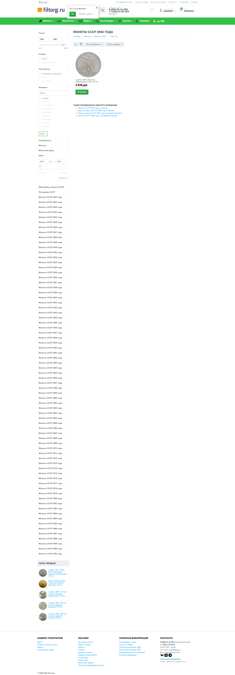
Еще (42, 134)
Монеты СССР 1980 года (50, 498)
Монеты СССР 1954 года (50, 368)
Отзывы (194, 2)
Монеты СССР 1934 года (50, 267)
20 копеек (46, 130)
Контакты (173, 2)
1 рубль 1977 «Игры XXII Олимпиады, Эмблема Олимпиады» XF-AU (57, 573)
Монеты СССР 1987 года (50, 533)
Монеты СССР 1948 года (50, 338)
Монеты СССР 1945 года (50, 323)
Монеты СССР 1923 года (50, 212)
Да (72, 14)
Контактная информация (170, 659)
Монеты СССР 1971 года (50, 453)
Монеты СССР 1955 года (50, 373)
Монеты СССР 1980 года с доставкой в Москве (97, 116)
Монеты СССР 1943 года (50, 313)
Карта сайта (83, 660)
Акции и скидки (84, 645)
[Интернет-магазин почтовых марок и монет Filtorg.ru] (51, 10)
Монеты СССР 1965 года (50, 423)
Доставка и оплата (158, 2)
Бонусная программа (128, 655)
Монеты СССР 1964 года (50, 418)
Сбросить (64, 178)
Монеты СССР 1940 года (50, 297)
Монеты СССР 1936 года (50, 277)
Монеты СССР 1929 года (50, 242)
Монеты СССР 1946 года (50, 328)
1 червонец (46, 109)
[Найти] (102, 10)
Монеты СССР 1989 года (50, 544)
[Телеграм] (170, 656)
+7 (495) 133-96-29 (167, 645)
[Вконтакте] (162, 656)
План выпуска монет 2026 (130, 647)
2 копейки (46, 126)
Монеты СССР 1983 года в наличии (92, 108)
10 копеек (46, 112)
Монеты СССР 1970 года (50, 448)
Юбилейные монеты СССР (51, 187)
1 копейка (46, 102)
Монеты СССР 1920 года (50, 197)
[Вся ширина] (75, 44)
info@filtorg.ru (174, 650)
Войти (39, 642)
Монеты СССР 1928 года (50, 237)
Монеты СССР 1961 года (50, 403)
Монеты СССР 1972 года (50, 458)
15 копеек (46, 123)
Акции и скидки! (141, 2)
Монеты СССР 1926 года (50, 227)
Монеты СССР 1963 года (50, 413)
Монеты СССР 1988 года (50, 539)
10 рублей (46, 116)
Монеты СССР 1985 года (50, 523)
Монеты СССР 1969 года (50, 443)
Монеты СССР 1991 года (50, 554)
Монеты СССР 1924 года (50, 217)
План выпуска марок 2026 (130, 650)
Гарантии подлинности (87, 655)
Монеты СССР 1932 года (50, 257)
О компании (184, 2)
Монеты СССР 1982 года (50, 508)
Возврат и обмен (85, 652)
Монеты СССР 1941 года (50, 302)
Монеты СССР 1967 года (50, 433)
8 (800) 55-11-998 (118, 9)
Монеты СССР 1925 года (50, 222)
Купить (83, 92)
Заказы (40, 647)
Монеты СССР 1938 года (50, 287)
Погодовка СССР (47, 192)
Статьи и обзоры (126, 645)
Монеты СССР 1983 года (50, 513)
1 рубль (45, 98)
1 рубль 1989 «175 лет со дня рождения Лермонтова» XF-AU (57, 594)
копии (44, 77)
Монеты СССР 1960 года (50, 398)
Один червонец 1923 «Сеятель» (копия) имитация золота (56, 583)
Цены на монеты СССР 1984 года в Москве (96, 111)
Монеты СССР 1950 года (50, 348)
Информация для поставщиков (132, 652)
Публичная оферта (86, 663)
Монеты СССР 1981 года (50, 503)
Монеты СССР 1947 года (50, 333)
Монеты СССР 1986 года (50, 528)
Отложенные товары (45, 650)
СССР (44, 59)
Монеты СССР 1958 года (50, 388)
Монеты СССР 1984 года (50, 518)
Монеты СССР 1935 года (50, 272)
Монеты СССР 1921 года (50, 202)
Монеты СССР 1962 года (50, 408)
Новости (81, 647)
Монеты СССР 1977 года (50, 483)
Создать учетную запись (47, 645)
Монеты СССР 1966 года (50, 428)
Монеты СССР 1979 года (50, 493)
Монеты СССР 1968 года (50, 438)
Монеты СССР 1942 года (50, 307)
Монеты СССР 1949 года (50, 343)
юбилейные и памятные (52, 74)
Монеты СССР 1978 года (50, 488)
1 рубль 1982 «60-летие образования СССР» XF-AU (86, 81)
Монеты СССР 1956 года (50, 378)
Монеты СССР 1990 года (50, 549)
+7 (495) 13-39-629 (119, 11)
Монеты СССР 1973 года (50, 463)
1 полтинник (47, 105)
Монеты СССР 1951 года (50, 353)
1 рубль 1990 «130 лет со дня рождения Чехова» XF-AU (57, 616)
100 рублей (46, 119)
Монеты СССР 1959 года (50, 393)
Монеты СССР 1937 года (50, 282)
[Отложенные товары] (151, 10)
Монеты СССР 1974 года (50, 468)
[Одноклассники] (166, 656)
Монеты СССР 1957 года (50, 383)
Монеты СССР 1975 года (50, 473)
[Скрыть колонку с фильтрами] (81, 44)
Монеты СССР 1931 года (50, 252)
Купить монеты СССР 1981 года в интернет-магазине (100, 113)
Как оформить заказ (124, 2)
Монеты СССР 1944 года (50, 318)
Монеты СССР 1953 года (50, 363)
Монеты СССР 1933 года (50, 262)
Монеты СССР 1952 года (50, 358)
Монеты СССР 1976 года (50, 478)
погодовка (46, 81)
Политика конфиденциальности (91, 665)
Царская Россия (48, 62)
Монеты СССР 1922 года (50, 207)
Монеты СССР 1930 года (50, 247)
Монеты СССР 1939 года (50, 292)
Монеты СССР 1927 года (50, 232)
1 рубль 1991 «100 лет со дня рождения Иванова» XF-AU (57, 605)
